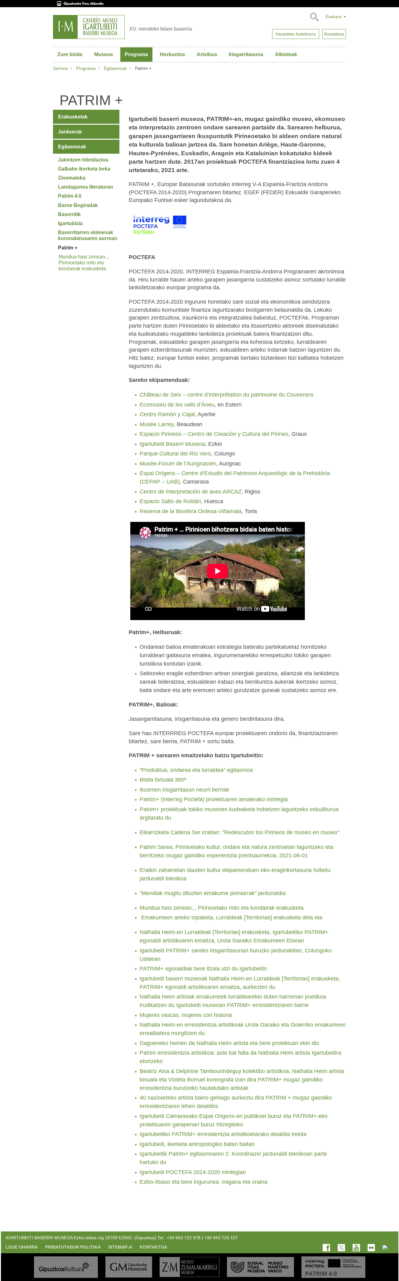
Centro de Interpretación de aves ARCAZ (191, 492)
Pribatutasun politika (73, 1247)
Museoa (103, 54)
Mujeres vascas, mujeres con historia (186, 1015)
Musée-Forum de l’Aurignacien (178, 463)
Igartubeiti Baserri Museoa (172, 444)
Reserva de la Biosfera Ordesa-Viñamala (191, 511)
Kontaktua (153, 1247)
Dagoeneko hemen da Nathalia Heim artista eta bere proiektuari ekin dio (229, 1043)
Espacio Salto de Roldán (170, 501)
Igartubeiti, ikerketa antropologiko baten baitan (197, 1144)
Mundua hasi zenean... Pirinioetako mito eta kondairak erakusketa (222, 908)
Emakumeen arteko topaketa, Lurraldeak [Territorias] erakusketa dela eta (231, 917)
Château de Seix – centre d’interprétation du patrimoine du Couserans (227, 395)
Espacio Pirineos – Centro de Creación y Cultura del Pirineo (214, 434)
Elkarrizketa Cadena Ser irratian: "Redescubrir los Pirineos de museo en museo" (239, 832)
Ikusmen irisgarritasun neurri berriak (184, 790)
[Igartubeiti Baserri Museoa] (89, 27)
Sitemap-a (120, 1247)
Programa (136, 54)
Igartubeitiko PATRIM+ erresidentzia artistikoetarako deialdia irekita (223, 1134)
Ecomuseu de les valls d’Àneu (177, 405)
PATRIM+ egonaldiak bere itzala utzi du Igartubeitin (203, 969)
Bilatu (314, 17)
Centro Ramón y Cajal (167, 414)
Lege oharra (22, 1247)
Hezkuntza (172, 54)
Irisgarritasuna (246, 54)
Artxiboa (207, 54)
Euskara (334, 16)
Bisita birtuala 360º (163, 780)
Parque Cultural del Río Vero (175, 453)
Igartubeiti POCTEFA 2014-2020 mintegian (193, 1172)
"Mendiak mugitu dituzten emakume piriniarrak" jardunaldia (213, 893)
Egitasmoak (115, 68)
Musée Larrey (157, 424)
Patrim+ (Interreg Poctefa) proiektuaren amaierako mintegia (214, 799)
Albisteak (286, 54)
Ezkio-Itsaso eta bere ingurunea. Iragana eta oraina (203, 1182)
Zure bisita (69, 54)
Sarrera (60, 68)
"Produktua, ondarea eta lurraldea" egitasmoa (196, 770)
